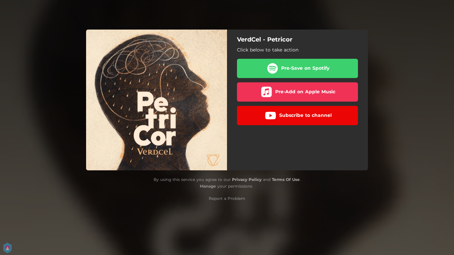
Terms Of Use (286, 179)
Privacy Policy (247, 179)
